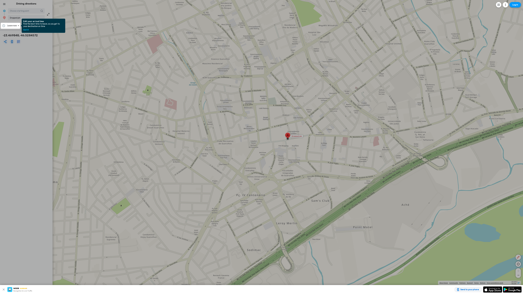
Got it (26, 30)
